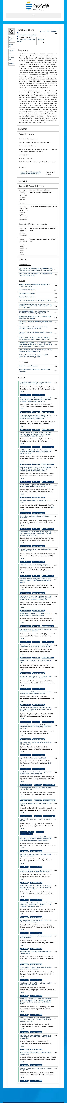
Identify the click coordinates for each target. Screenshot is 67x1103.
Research (11, 45)
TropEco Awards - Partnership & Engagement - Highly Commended (34, 285)
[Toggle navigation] (33, 15)
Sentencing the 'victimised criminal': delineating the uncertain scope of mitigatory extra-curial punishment (35, 726)
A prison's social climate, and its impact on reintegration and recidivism (35, 630)
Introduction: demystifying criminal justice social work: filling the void (35, 984)
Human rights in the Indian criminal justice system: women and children (35, 968)
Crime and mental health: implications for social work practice (35, 1069)
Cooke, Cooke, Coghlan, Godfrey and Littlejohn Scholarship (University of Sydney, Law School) (34, 338)
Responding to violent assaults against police (34, 565)
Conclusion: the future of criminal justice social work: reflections (35, 936)
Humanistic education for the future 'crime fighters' (35, 804)
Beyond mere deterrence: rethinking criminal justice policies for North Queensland (35, 614)
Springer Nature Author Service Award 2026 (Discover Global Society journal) (33, 355)
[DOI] (52, 507)
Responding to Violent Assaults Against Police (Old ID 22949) (31, 172)
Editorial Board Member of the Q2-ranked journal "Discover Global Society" (35, 274)
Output (11, 64)
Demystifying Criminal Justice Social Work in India (35, 661)
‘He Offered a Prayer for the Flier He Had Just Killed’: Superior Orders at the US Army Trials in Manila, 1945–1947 (35, 451)
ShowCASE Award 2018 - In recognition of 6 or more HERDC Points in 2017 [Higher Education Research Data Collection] (36, 305)
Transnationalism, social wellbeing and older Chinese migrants (35, 743)
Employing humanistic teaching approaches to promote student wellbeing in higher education (35, 870)
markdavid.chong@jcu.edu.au (26, 35)
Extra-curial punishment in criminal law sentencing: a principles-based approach (35, 677)
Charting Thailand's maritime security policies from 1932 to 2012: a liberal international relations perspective (35, 1019)
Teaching (11, 52)
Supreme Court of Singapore (28, 366)
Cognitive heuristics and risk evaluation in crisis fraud (35, 501)
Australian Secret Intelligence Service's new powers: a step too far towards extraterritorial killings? (35, 580)
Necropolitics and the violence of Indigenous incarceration (35, 517)
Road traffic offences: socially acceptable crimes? (35, 820)
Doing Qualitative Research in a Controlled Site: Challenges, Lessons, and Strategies (35, 383)
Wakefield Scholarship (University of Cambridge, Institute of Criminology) (35, 317)
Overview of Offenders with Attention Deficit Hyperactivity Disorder (35, 855)
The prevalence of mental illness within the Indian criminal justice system (35, 921)
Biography (11, 39)
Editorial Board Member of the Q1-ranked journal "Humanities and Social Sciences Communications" (36, 269)
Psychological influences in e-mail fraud (33, 758)
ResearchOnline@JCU (38, 395)
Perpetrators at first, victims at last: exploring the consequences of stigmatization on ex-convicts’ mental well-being (35, 533)
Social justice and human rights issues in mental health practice (35, 1053)
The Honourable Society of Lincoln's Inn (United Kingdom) (35, 370)
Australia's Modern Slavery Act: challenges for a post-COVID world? (35, 550)
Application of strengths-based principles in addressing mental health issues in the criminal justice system (35, 1036)
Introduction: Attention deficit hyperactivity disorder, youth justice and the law (35, 772)
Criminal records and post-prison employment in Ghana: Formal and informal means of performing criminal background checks (35, 469)
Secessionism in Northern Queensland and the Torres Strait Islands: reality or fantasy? (35, 692)
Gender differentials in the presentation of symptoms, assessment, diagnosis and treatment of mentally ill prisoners (35, 904)
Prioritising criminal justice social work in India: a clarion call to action (35, 788)
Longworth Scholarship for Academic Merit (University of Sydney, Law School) (33, 327)
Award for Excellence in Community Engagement (35, 300)
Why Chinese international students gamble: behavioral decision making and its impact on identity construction (35, 709)
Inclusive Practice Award (27, 290)
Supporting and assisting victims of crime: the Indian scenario (35, 952)
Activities (11, 58)
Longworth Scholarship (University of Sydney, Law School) (35, 322)
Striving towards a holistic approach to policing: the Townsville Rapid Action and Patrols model (35, 645)
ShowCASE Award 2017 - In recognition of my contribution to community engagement (34, 312)
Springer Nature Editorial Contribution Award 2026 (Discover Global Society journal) (36, 350)
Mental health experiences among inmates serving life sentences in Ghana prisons (35, 485)
